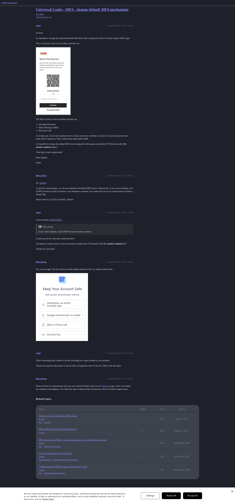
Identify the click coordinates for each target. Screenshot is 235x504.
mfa (50, 17)
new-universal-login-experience (66, 460)
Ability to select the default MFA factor (58, 416)
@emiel (42, 183)
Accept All (193, 495)
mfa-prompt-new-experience (55, 473)
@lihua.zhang (56, 220)
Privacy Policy (48, 499)
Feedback (106, 386)
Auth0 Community (9, 3)
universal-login (41, 17)
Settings (150, 495)
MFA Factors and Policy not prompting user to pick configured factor (73, 440)
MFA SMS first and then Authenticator (58, 429)
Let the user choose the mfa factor (55, 453)
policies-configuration (52, 446)
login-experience (45, 460)
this (50, 199)
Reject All (171, 495)
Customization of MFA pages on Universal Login (63, 466)
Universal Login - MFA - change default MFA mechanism (82, 9)
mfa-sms (47, 422)
